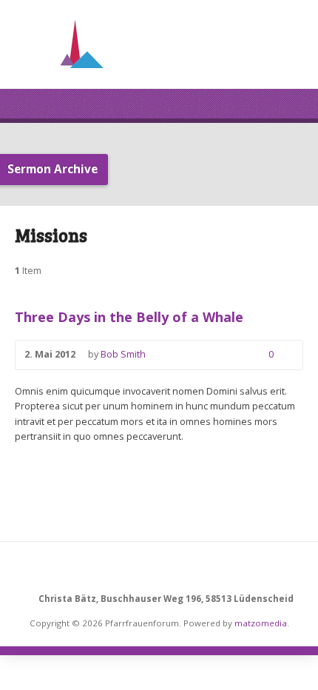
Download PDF (234, 355)
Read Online (211, 355)
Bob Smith (123, 354)
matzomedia (260, 623)
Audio (189, 355)
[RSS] (159, 569)
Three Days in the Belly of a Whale (129, 317)
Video (167, 355)
